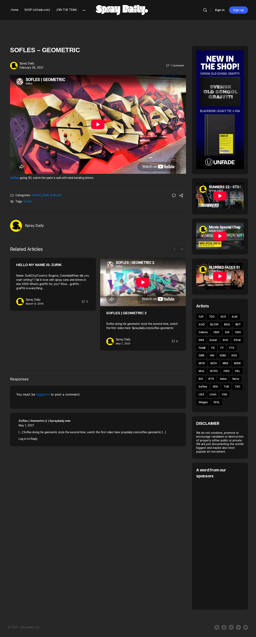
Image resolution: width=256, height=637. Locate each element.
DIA (227, 332)
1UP (201, 316)
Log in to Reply (28, 438)
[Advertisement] (226, 544)
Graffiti (36, 195)
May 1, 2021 (123, 343)
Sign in (220, 10)
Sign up (238, 10)
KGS (234, 355)
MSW (237, 363)
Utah (213, 394)
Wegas (203, 402)
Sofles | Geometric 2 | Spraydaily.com (44, 420)
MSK (225, 363)
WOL (216, 402)
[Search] (205, 10)
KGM (223, 355)
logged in (43, 394)
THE (226, 386)
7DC (212, 316)
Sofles (14, 177)
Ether (237, 340)
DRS (201, 340)
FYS (231, 347)
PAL (237, 371)
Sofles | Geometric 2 (126, 313)
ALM (234, 316)
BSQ (227, 324)
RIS (201, 378)
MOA (213, 363)
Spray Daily (27, 63)
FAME (202, 347)
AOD (202, 324)
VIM (224, 394)
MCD (202, 363)
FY (222, 347)
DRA (238, 332)
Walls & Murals (52, 195)
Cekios (203, 332)
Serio (235, 378)
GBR (201, 355)
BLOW (214, 324)
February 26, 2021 (31, 67)
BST (238, 324)
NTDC (214, 371)
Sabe (223, 378)
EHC (225, 340)
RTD (211, 378)
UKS (201, 394)
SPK (215, 386)
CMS (216, 332)
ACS (223, 316)
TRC (237, 386)
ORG (226, 371)
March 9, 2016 (35, 303)
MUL (201, 371)
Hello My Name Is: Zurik (39, 265)
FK (213, 347)
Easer (213, 340)
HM (212, 355)
